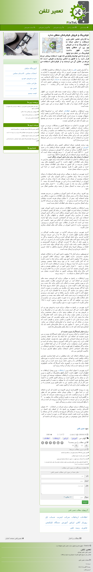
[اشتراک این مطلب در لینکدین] (58, 443)
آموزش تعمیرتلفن (44, 27)
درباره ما (88, 564)
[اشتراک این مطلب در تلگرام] (54, 443)
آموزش (85, 147)
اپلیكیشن (49, 522)
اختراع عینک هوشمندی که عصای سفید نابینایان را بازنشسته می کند (22, 140)
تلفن (75, 70)
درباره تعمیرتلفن (58, 27)
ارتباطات (61, 370)
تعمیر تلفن (51, 11)
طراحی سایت (32, 83)
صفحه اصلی (83, 27)
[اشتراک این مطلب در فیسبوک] (50, 443)
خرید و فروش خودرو (29, 78)
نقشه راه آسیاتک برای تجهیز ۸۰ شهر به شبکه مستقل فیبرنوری (72, 459)
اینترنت (59, 517)
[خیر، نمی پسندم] (76, 445)
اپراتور (65, 438)
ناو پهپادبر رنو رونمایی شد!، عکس (29, 111)
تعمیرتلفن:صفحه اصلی (13, 538)
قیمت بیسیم (32, 93)
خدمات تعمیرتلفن (29, 27)
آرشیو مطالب (87, 569)
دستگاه (57, 522)
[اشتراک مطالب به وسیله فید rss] (42, 443)
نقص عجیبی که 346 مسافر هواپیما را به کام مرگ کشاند (74, 452)
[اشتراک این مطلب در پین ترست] (62, 443)
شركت (67, 517)
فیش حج (33, 88)
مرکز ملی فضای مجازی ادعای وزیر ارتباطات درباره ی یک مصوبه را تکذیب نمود (22, 107)
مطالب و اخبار (71, 27)
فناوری (84, 528)
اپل (46, 517)
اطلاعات (67, 111)
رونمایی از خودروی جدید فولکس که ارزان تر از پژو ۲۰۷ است (22, 132)
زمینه (77, 528)
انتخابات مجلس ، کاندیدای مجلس (25, 73)
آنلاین (78, 522)
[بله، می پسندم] (86, 445)
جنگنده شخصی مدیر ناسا (32, 118)
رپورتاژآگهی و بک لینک (84, 567)
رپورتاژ (84, 522)
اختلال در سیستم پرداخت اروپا (30, 115)
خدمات (56, 79)
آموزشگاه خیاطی (30, 68)
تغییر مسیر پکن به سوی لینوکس (80, 456)
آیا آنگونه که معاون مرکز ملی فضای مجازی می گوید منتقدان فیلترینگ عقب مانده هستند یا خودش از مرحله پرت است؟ (66, 463)
